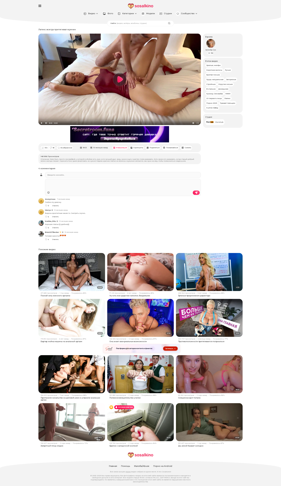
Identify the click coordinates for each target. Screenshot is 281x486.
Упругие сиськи (225, 84)
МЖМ (227, 94)
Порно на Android (162, 466)
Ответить (55, 206)
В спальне (211, 89)
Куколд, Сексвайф (214, 94)
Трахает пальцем (227, 103)
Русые (228, 70)
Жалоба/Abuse (141, 466)
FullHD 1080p (212, 108)
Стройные (211, 84)
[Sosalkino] (140, 6)
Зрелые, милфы (213, 65)
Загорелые (231, 79)
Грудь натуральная (214, 79)
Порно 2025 (211, 103)
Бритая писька (213, 75)
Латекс (227, 98)
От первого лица (214, 98)
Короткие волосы (214, 70)
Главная (113, 466)
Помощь (125, 466)
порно (128, 472)
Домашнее (223, 89)
